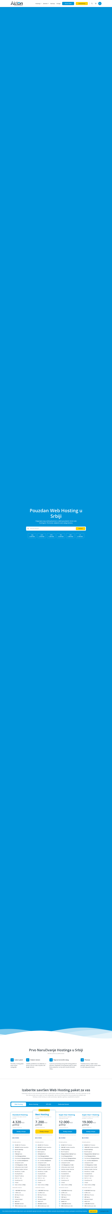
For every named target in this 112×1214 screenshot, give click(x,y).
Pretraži (80, 528)
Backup (53, 3)
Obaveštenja (81, 3)
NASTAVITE (93, 1211)
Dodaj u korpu (21, 1131)
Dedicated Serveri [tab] (63, 1104)
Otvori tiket (68, 3)
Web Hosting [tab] (19, 1104)
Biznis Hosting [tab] (33, 1104)
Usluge (58, 3)
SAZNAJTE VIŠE (104, 1211)
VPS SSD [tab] (48, 1104)
